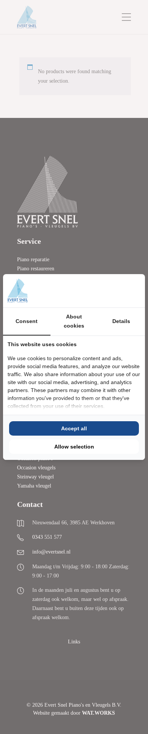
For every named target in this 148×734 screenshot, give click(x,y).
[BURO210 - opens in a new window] (111, 291)
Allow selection (74, 447)
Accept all (74, 428)
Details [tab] (121, 321)
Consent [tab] (27, 321)
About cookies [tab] (74, 321)
